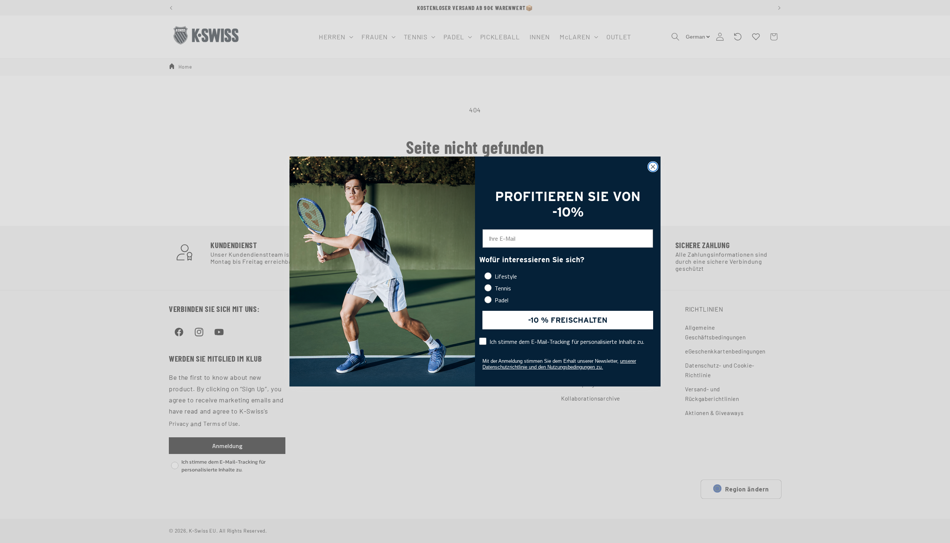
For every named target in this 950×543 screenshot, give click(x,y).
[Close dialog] (653, 166)
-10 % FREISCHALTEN (567, 320)
